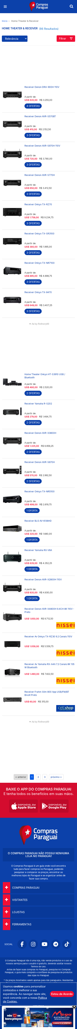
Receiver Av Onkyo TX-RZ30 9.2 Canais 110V (48, 636)
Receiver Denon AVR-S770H (39, 175)
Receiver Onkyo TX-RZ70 (38, 204)
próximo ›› (56, 777)
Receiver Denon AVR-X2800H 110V (43, 579)
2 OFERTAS (33, 393)
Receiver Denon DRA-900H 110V (41, 87)
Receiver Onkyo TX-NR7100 (39, 262)
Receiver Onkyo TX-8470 (38, 292)
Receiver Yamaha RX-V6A (38, 550)
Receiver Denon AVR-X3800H (40, 433)
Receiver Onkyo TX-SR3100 (39, 233)
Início (4, 21)
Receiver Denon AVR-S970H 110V (42, 145)
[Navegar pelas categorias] (5, 6)
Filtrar (62, 38)
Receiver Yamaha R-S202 (38, 403)
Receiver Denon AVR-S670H (39, 462)
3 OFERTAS (33, 135)
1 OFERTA (32, 510)
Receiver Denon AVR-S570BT (40, 116)
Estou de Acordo (62, 994)
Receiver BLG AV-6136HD (38, 520)
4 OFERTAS (33, 105)
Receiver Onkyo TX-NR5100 (39, 491)
